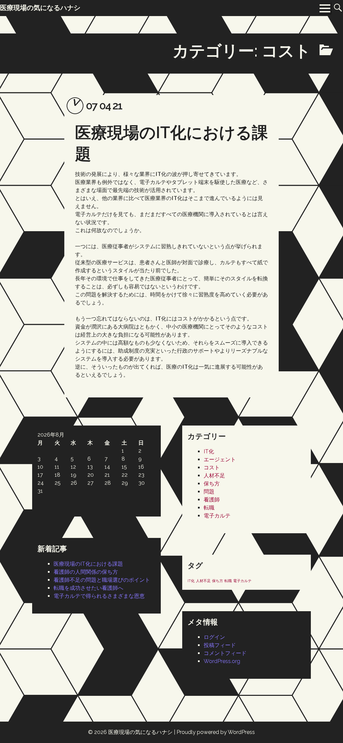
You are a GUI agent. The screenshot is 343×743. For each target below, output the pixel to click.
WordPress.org (222, 661)
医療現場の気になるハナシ (140, 732)
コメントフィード (225, 653)
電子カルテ (217, 516)
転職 (209, 507)
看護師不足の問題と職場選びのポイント (102, 580)
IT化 (209, 451)
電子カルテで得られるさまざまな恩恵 (99, 596)
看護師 (212, 499)
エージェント (220, 459)
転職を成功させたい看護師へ (88, 588)
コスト (212, 467)
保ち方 (212, 483)
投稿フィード (220, 645)
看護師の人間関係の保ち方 (86, 572)
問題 (209, 491)
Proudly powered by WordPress (216, 732)
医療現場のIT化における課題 (88, 564)
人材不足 (214, 475)
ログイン (214, 637)
